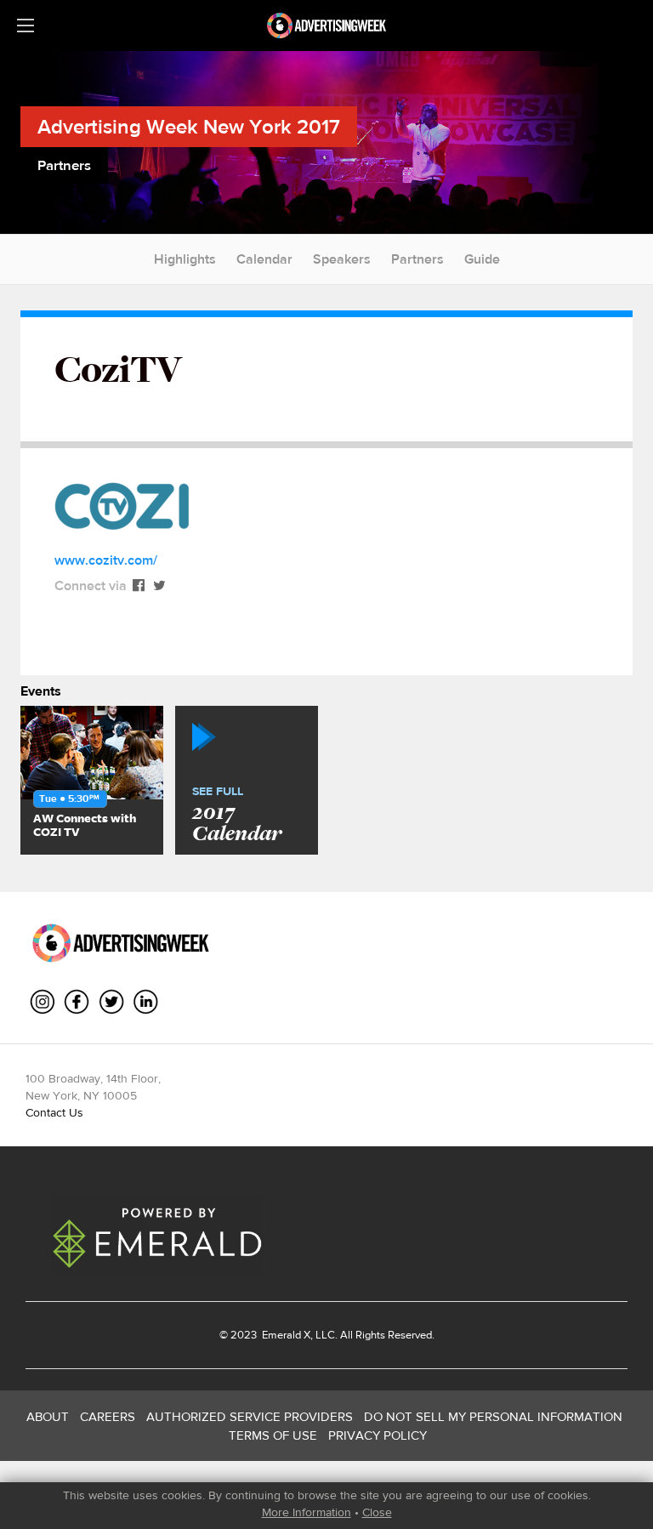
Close (377, 1512)
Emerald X (284, 1334)
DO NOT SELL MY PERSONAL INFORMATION (493, 1416)
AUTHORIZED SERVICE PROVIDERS (249, 1416)
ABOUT (47, 1416)
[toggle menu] (26, 26)
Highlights (185, 259)
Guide (482, 259)
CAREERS (107, 1416)
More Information (306, 1512)
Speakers (342, 259)
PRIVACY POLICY (377, 1435)
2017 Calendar (236, 815)
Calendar (264, 259)
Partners (417, 259)
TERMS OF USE (273, 1435)
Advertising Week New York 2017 (188, 126)
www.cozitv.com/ (105, 560)
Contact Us (54, 1112)
